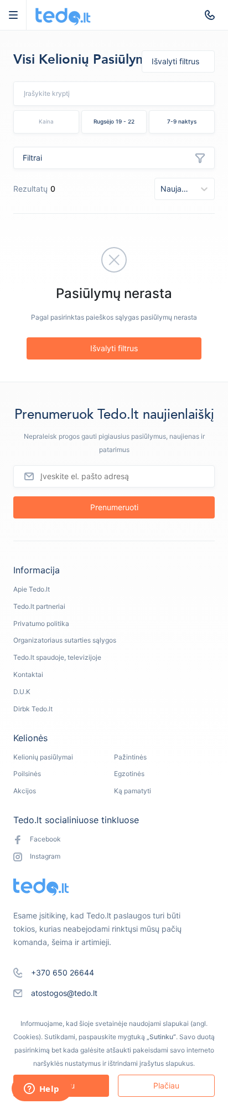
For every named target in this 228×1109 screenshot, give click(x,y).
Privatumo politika (41, 623)
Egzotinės (129, 773)
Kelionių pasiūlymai (43, 757)
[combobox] (84, 93)
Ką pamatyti (132, 791)
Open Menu (18, 15)
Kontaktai (28, 674)
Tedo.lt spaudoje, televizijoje (57, 657)
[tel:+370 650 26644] (210, 15)
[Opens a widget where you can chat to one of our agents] (41, 1089)
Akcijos (24, 791)
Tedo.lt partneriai (39, 606)
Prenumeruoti (114, 507)
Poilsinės (27, 773)
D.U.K (21, 691)
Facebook (45, 839)
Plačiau (166, 1085)
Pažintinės (130, 757)
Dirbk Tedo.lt (33, 709)
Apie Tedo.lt (31, 589)
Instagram (45, 856)
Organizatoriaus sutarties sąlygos (64, 640)
